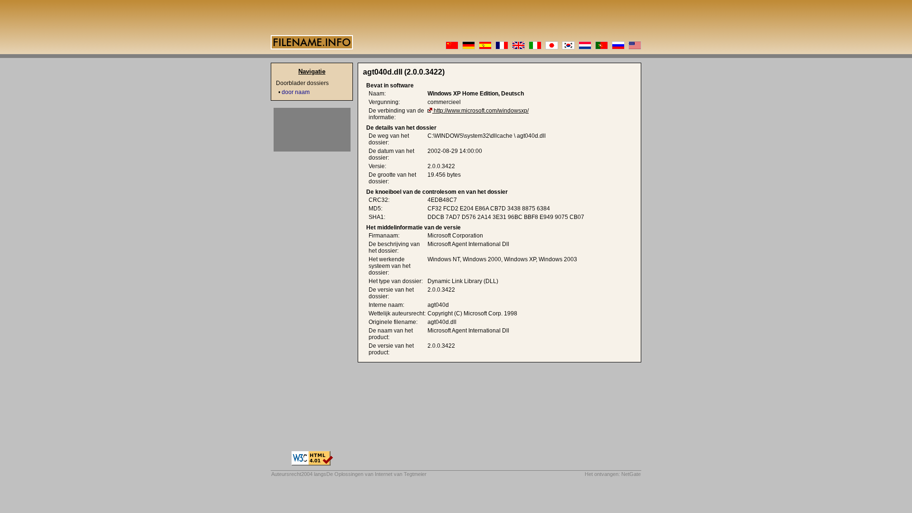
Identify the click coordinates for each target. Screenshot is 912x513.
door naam (296, 92)
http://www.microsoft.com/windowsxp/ (481, 110)
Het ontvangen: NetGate (613, 474)
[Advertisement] (312, 129)
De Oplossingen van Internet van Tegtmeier (376, 474)
